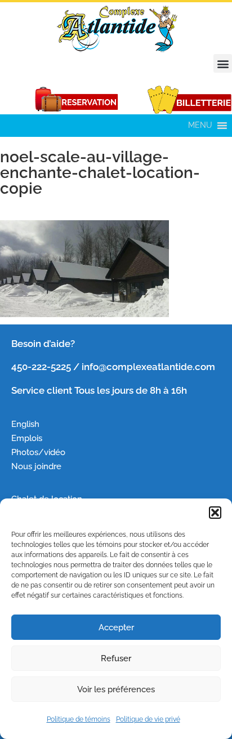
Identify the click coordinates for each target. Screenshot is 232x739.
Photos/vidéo (38, 452)
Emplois (27, 438)
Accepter (116, 627)
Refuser (116, 658)
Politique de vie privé (148, 719)
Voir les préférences (116, 689)
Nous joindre (36, 466)
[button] (215, 512)
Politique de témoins (78, 719)
